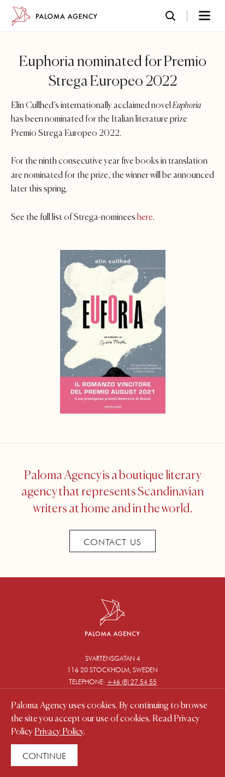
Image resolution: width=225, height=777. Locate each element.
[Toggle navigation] (190, 16)
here (145, 217)
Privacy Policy (59, 732)
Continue (44, 756)
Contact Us (112, 542)
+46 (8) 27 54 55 (132, 682)
